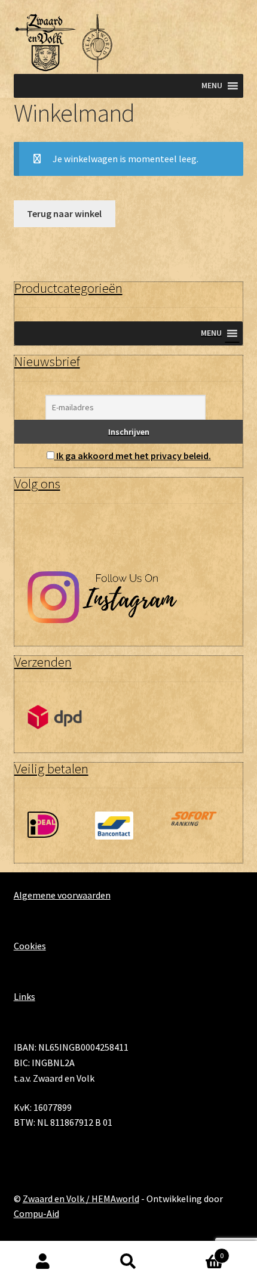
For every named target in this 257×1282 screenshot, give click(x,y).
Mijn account (42, 1261)
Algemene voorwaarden (62, 895)
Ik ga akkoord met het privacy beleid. (133, 456)
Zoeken (128, 1261)
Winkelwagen (198, 1251)
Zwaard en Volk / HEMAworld (81, 1198)
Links (24, 996)
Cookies (30, 946)
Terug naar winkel (64, 213)
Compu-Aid (36, 1213)
